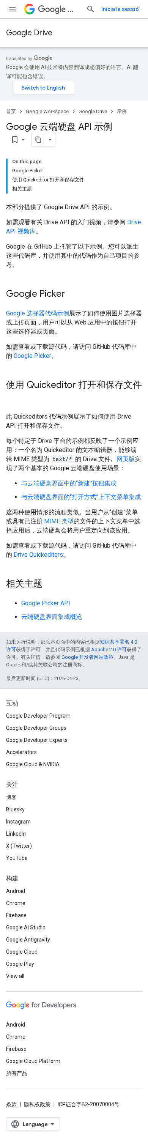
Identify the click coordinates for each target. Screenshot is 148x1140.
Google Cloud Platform (33, 1061)
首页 (11, 111)
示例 (122, 111)
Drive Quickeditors (38, 554)
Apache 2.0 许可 (109, 649)
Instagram (18, 822)
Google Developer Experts (37, 740)
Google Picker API (45, 603)
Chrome (15, 903)
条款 (11, 1104)
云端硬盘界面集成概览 (51, 616)
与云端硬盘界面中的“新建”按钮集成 (69, 483)
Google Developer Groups (36, 728)
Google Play (20, 964)
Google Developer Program (38, 716)
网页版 (126, 459)
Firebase (16, 915)
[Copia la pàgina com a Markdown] (38, 139)
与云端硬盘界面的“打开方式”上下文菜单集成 (81, 497)
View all (15, 976)
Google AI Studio (26, 927)
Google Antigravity (28, 940)
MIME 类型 (59, 521)
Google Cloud (22, 952)
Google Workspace (47, 111)
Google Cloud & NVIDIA (33, 764)
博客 (11, 797)
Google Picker (32, 355)
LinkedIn (16, 834)
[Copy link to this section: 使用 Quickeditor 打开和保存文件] (13, 397)
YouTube (17, 858)
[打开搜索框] (90, 9)
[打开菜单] (12, 9)
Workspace (74, 9)
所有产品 (16, 1073)
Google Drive (29, 33)
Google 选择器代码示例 (37, 313)
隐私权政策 (37, 1104)
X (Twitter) (19, 846)
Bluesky (15, 809)
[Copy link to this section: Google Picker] (72, 294)
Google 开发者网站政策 (87, 657)
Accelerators (21, 752)
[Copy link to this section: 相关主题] (50, 584)
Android (15, 891)
